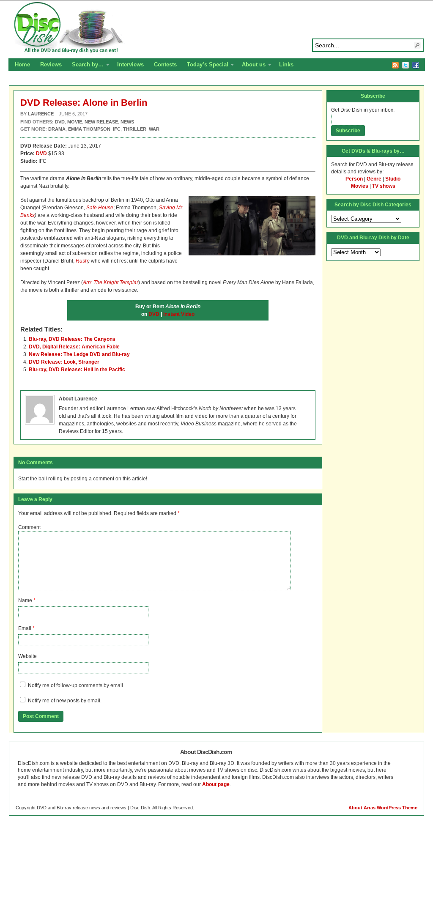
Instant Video (179, 314)
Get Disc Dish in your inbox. (363, 110)
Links (286, 64)
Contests (165, 64)
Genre (374, 179)
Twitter (405, 65)
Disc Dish (216, 27)
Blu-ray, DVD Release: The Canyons (72, 339)
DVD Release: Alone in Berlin (83, 102)
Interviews (130, 64)
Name (25, 600)
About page (216, 784)
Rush (82, 261)
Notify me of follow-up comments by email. (76, 685)
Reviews (51, 64)
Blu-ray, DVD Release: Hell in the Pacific (77, 370)
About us (251, 65)
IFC (117, 129)
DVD (41, 153)
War (154, 129)
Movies (359, 186)
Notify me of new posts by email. (64, 701)
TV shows (383, 186)
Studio (392, 179)
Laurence (41, 113)
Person (354, 179)
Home (22, 64)
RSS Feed (395, 65)
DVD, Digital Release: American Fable (74, 347)
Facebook (415, 65)
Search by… (85, 65)
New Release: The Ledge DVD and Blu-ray (79, 354)
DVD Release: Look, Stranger (64, 362)
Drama (57, 129)
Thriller (134, 129)
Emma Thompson (89, 129)
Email (24, 628)
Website (27, 656)
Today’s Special (205, 65)
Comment (29, 527)
